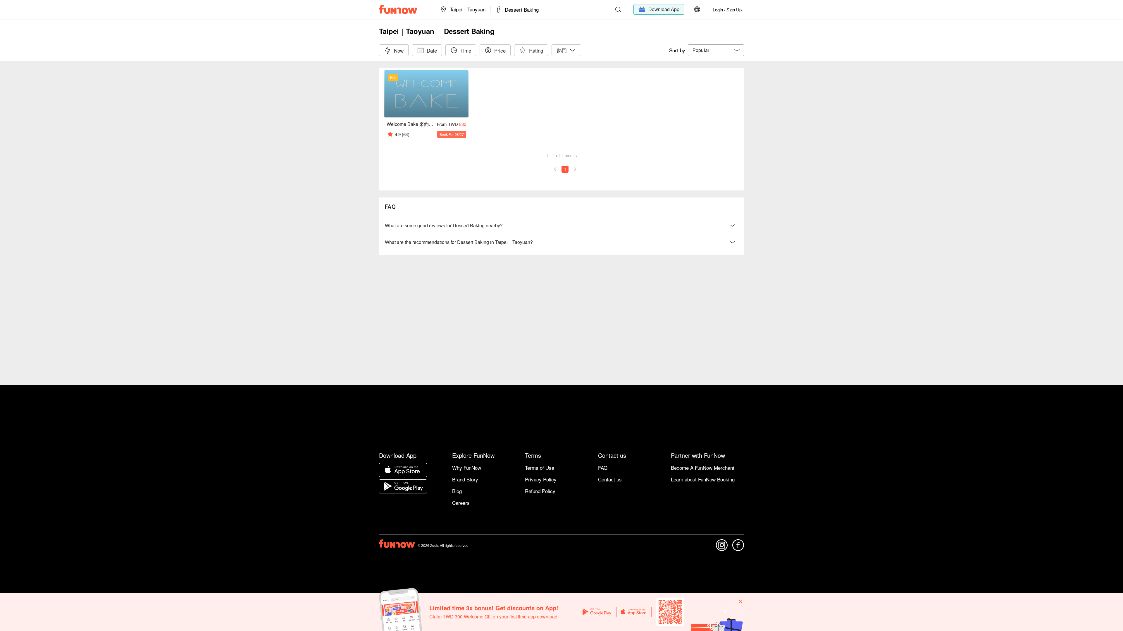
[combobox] (716, 50)
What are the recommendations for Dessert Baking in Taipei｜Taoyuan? (459, 242)
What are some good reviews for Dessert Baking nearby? (444, 225)
